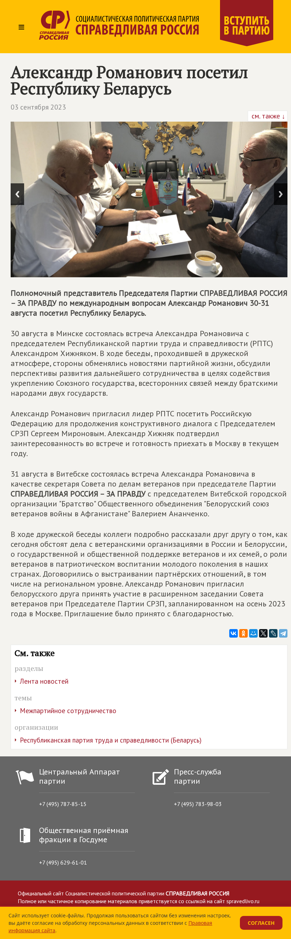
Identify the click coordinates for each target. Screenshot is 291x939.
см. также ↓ (267, 116)
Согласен (261, 922)
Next (280, 194)
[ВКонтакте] (233, 633)
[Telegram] (283, 633)
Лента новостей (44, 681)
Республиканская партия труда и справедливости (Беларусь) (111, 740)
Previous (17, 194)
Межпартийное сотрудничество (68, 710)
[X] (263, 633)
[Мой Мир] (253, 633)
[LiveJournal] (273, 633)
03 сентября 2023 (38, 107)
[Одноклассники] (243, 633)
